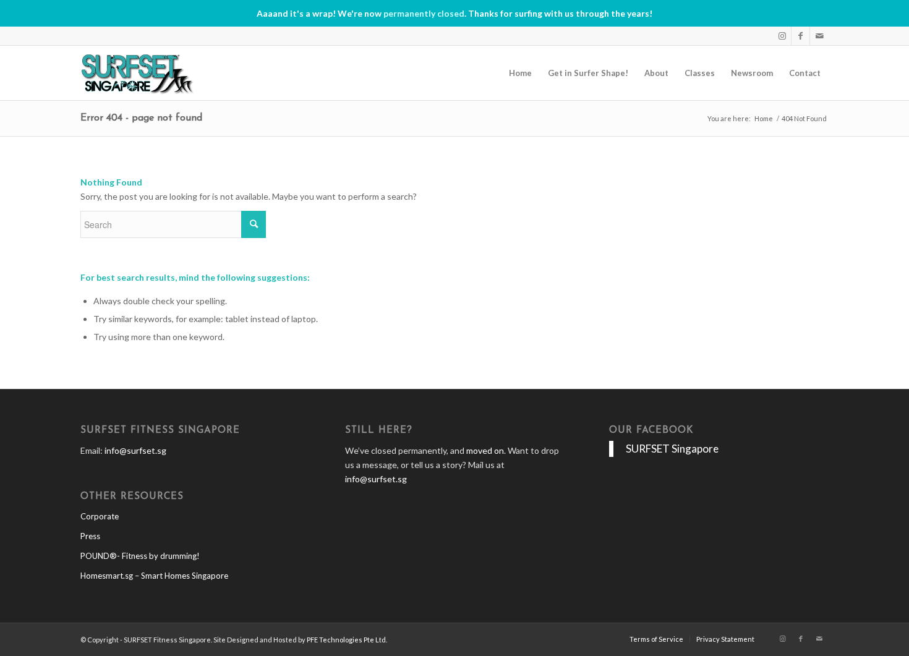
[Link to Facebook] (800, 36)
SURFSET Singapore (672, 448)
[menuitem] (520, 73)
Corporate (99, 516)
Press (90, 536)
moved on (485, 450)
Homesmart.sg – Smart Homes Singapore (154, 576)
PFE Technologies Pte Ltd (346, 640)
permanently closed (423, 13)
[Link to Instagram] (782, 36)
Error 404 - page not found (141, 118)
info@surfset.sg (135, 450)
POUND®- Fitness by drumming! (140, 556)
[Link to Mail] (819, 36)
